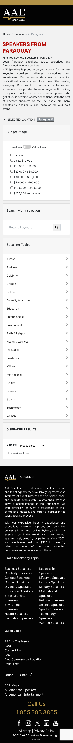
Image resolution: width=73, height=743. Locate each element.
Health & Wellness (17, 341)
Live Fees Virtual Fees (28, 147)
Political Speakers (52, 600)
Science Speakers (51, 605)
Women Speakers (51, 623)
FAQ (7, 655)
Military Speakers (51, 587)
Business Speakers (18, 568)
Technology (14, 407)
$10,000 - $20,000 (25, 166)
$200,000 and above (26, 193)
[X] (37, 725)
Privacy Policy (44, 731)
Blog (8, 646)
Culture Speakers (17, 582)
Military (11, 366)
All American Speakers (20, 690)
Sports (11, 399)
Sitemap (25, 731)
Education (13, 308)
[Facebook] (19, 725)
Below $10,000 (22, 160)
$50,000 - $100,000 (26, 182)
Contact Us (13, 650)
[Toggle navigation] (62, 8)
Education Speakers (19, 591)
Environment (14, 325)
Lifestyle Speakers (52, 577)
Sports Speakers (51, 609)
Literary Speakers (51, 582)
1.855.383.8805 (36, 712)
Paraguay (44, 119)
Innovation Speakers (19, 618)
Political (11, 382)
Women (11, 415)
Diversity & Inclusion (19, 300)
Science (11, 391)
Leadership (13, 358)
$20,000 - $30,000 (25, 171)
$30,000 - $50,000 (25, 177)
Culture (11, 292)
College (11, 283)
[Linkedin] (47, 725)
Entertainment (15, 316)
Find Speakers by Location (23, 659)
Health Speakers (16, 614)
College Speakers (17, 577)
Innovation (13, 349)
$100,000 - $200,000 (27, 187)
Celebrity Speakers (18, 573)
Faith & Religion (16, 333)
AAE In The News (17, 641)
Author (11, 259)
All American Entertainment (24, 694)
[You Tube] (56, 725)
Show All (18, 155)
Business (12, 267)
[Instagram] (28, 725)
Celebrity (12, 275)
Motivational (14, 374)
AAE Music (12, 685)
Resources (12, 664)
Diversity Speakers (18, 587)
